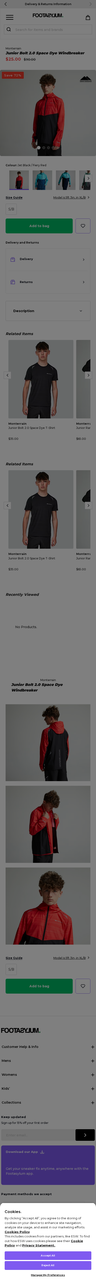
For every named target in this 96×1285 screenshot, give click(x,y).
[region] (48, 1244)
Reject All (47, 1265)
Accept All (48, 1255)
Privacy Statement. (38, 1245)
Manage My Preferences (48, 1275)
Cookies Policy (17, 1232)
